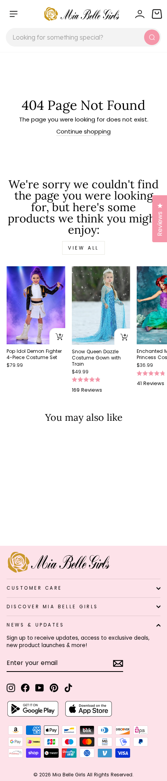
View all (83, 248)
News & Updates (35, 625)
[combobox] (83, 37)
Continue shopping (83, 131)
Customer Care (34, 588)
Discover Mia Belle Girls (52, 607)
